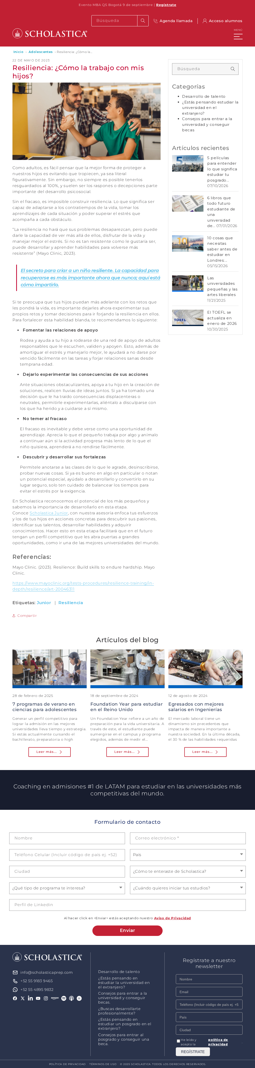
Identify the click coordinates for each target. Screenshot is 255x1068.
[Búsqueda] (142, 20)
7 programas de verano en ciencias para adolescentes (44, 706)
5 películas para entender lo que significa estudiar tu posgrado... (222, 169)
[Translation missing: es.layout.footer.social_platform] (55, 998)
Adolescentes (41, 52)
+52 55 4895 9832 (37, 989)
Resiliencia (70, 602)
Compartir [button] (27, 615)
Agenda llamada (176, 20)
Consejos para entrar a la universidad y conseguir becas (207, 124)
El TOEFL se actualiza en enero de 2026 (222, 318)
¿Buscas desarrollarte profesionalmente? (119, 1011)
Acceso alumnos (226, 20)
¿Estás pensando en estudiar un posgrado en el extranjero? (124, 1024)
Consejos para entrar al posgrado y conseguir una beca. (123, 1039)
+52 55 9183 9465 (36, 980)
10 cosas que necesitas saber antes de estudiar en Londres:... (222, 249)
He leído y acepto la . (212, 1042)
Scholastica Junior (49, 513)
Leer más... (46, 752)
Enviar (127, 930)
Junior (44, 602)
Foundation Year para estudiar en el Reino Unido (126, 706)
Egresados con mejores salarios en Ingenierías (196, 706)
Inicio (18, 52)
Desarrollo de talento (204, 96)
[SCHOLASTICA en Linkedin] (30, 998)
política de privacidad (218, 1042)
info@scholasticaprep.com (46, 972)
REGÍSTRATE (193, 1052)
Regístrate (166, 5)
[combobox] (120, 20)
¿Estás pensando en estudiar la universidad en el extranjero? (124, 982)
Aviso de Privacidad (172, 918)
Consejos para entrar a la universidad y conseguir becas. (122, 998)
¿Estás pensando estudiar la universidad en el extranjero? (210, 108)
